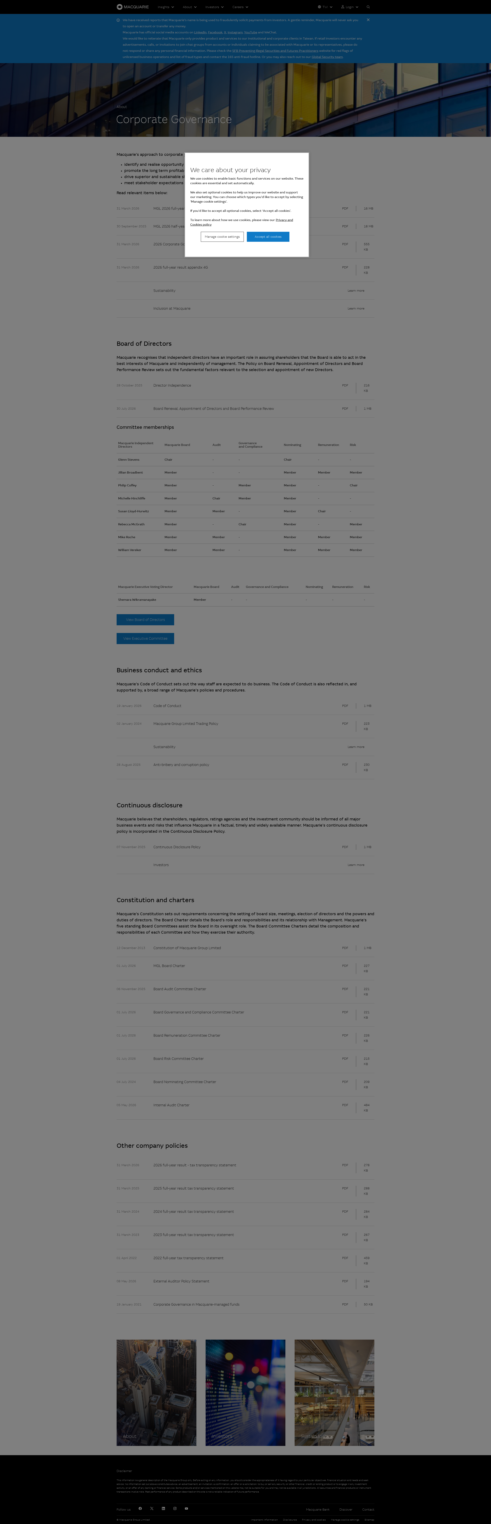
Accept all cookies (268, 237)
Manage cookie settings (222, 237)
